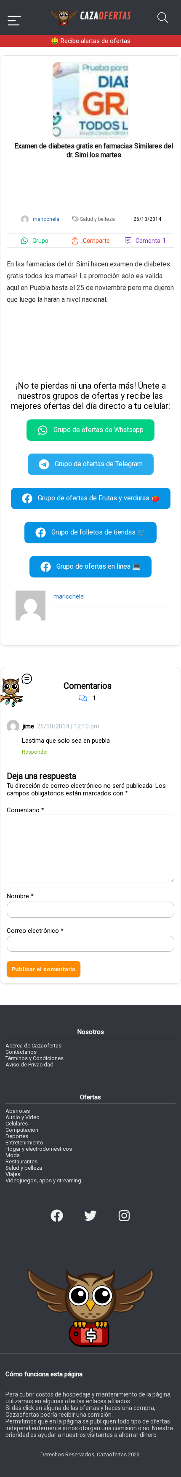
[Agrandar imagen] (90, 66)
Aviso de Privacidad (29, 1064)
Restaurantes (21, 1161)
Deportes (16, 1136)
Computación (21, 1130)
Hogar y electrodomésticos (38, 1149)
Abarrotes (17, 1111)
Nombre (20, 896)
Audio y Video (22, 1117)
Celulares (16, 1123)
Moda (12, 1155)
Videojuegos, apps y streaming (43, 1180)
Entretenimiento (24, 1142)
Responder (35, 752)
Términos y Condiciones (34, 1058)
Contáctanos (21, 1052)
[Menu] (14, 17)
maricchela (68, 596)
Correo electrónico (35, 931)
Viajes (12, 1174)
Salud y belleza (97, 219)
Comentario (25, 810)
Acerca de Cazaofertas (33, 1045)
